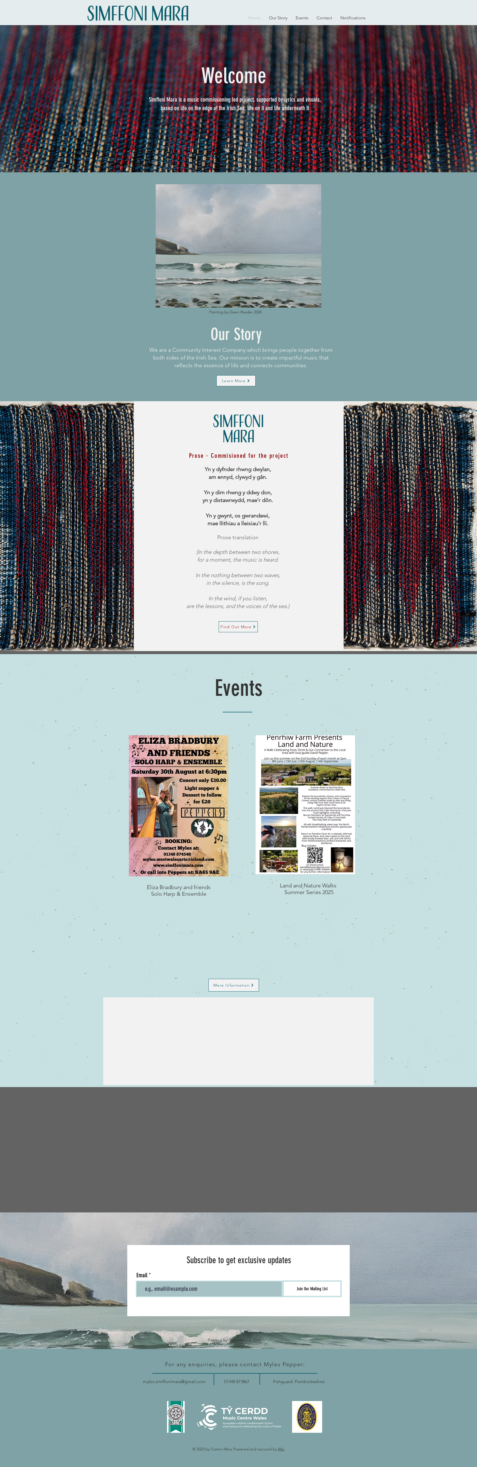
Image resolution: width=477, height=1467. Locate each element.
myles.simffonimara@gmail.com (174, 1381)
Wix (281, 1449)
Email (141, 1275)
